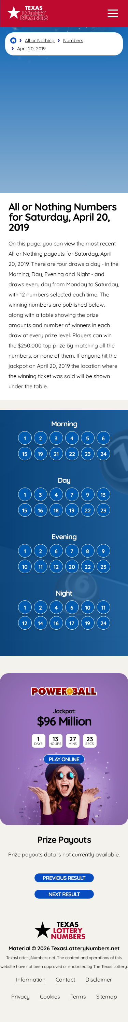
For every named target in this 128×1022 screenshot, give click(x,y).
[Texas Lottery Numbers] (13, 40)
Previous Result (64, 877)
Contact (65, 979)
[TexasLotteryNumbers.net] (26, 23)
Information (30, 979)
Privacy (20, 996)
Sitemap (106, 996)
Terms (78, 996)
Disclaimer (98, 979)
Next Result (64, 894)
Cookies (50, 996)
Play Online (64, 759)
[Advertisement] (64, 124)
